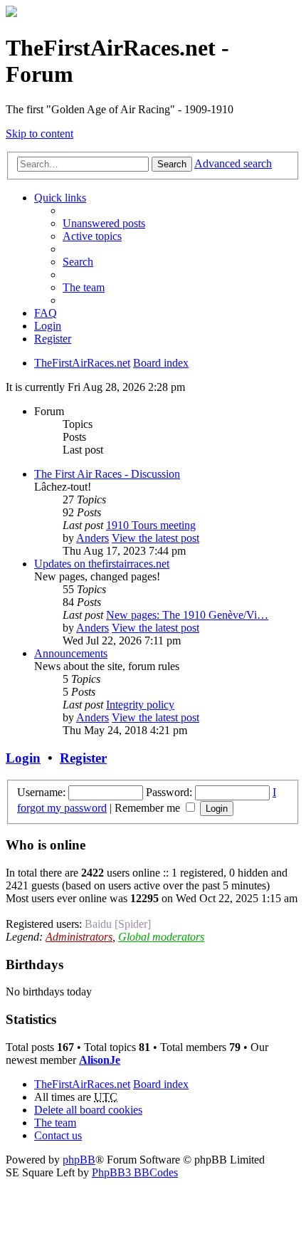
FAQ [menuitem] (45, 313)
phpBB (79, 1160)
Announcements (70, 653)
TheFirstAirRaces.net (82, 1084)
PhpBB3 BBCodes (135, 1172)
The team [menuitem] (84, 287)
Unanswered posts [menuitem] (104, 223)
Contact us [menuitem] (58, 1135)
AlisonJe (99, 1060)
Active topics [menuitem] (92, 236)
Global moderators (161, 937)
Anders (92, 538)
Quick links (60, 198)
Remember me (149, 808)
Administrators (79, 937)
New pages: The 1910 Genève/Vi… (187, 615)
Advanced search (233, 163)
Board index (161, 1084)
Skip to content (39, 133)
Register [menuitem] (52, 339)
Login (23, 758)
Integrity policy (140, 705)
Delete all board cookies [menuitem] (88, 1110)
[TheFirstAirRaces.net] (11, 13)
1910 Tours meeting (151, 525)
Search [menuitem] (78, 262)
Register (83, 758)
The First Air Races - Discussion (107, 474)
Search (171, 164)
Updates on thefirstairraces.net (101, 564)
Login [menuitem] (47, 326)
